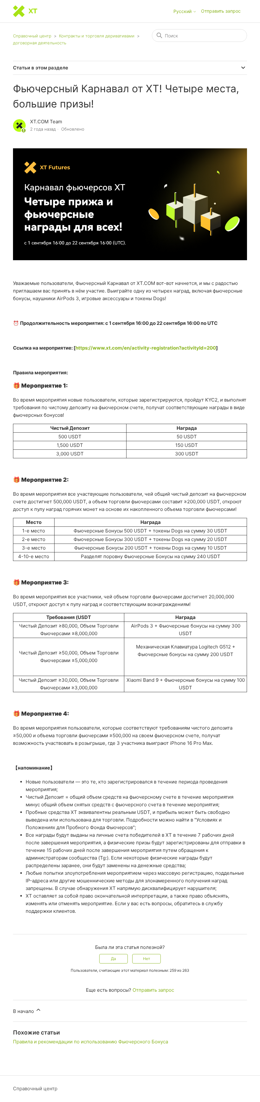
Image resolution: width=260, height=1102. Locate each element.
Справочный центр (32, 35)
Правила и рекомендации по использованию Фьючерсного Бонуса (90, 1042)
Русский (183, 11)
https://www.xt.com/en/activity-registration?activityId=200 (145, 348)
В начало (24, 1011)
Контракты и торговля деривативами (96, 35)
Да (113, 958)
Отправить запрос (221, 11)
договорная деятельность (39, 42)
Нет (146, 958)
